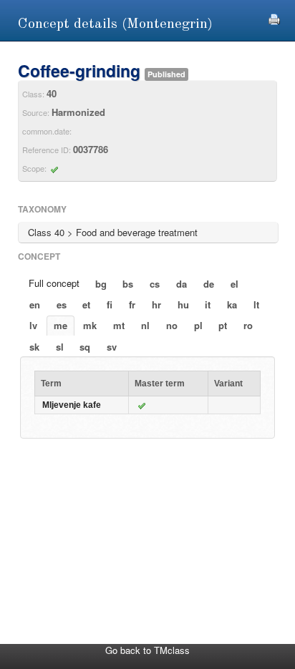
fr (132, 304)
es (62, 304)
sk (34, 346)
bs (127, 283)
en (34, 304)
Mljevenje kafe (71, 405)
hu (183, 304)
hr (156, 304)
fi (109, 304)
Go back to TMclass (147, 650)
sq (84, 346)
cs (155, 283)
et (86, 304)
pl (198, 325)
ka (232, 304)
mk (90, 325)
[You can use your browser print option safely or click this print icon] (274, 17)
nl (145, 325)
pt (222, 325)
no (172, 325)
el (234, 283)
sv (112, 346)
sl (60, 346)
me (60, 325)
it (208, 304)
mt (119, 325)
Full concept (54, 283)
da (181, 283)
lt (256, 304)
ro (248, 325)
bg (101, 283)
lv (33, 325)
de (208, 283)
